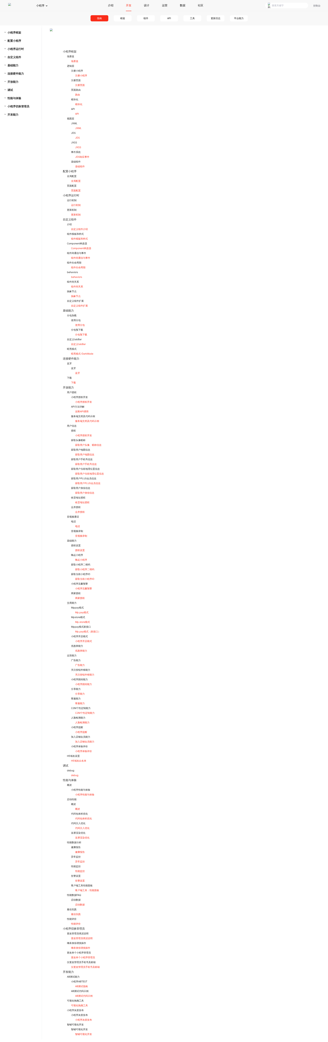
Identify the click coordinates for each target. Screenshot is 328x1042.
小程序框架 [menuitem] (14, 32)
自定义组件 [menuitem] (14, 57)
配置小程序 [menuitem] (14, 40)
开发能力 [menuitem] (13, 114)
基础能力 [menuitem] (13, 65)
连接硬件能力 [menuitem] (16, 73)
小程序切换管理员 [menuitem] (18, 106)
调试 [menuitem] (10, 90)
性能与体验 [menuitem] (14, 98)
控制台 (316, 5)
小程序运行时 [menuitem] (16, 49)
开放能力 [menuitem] (13, 81)
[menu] (22, 73)
